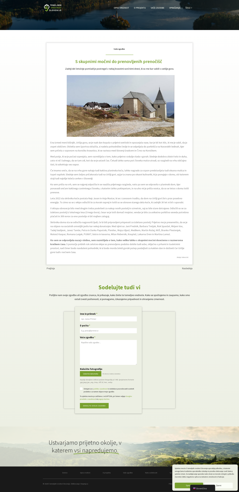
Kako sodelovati (151, 473)
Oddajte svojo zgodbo (94, 406)
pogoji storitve (103, 399)
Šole (187, 7)
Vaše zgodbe (157, 7)
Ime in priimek (88, 313)
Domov (65, 473)
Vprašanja (174, 7)
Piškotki (172, 484)
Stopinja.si (84, 484)
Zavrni (218, 485)
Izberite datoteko (90, 373)
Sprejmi (189, 485)
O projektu (140, 7)
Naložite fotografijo (91, 368)
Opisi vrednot (121, 7)
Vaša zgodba (87, 337)
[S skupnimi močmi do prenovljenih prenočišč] (119, 105)
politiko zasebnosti (101, 389)
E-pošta (85, 325)
